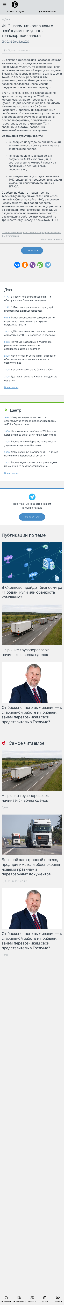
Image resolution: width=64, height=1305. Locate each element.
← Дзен (6, 19)
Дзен (5, 807)
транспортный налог (12, 232)
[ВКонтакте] (17, 265)
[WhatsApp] (40, 265)
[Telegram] (48, 265)
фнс (3, 236)
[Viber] (32, 265)
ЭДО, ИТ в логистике (14, 881)
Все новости (11, 387)
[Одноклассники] (25, 265)
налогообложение (32, 232)
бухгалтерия (12, 236)
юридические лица (51, 232)
